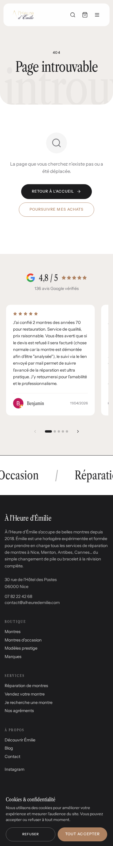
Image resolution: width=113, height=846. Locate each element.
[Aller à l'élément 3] (59, 431)
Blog (9, 748)
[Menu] (97, 14)
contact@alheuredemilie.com (32, 602)
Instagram (14, 769)
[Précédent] (35, 431)
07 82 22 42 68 (18, 596)
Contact (12, 756)
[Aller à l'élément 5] (67, 431)
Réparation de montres (26, 685)
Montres (13, 631)
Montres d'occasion (23, 640)
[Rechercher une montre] (72, 14)
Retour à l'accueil (53, 191)
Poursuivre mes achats (56, 209)
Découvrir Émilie (20, 740)
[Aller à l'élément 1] (48, 431)
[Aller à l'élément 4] (63, 431)
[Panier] (84, 14)
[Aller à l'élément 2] (55, 431)
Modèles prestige (21, 648)
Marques (13, 656)
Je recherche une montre (28, 702)
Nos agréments (19, 710)
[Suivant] (78, 431)
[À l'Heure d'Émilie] (23, 14)
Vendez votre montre (25, 694)
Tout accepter (82, 834)
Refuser (30, 834)
